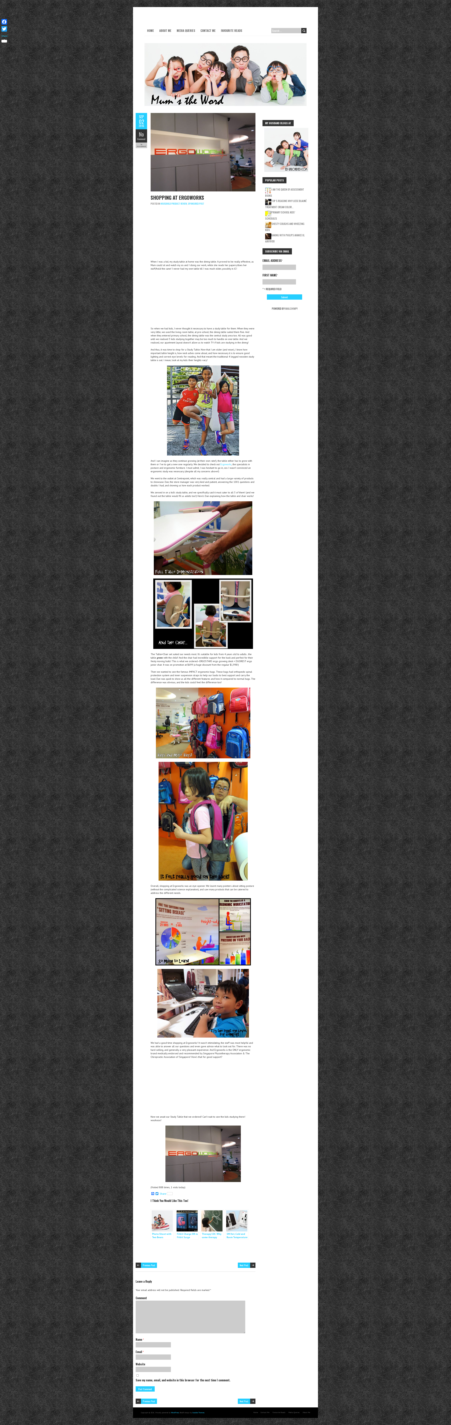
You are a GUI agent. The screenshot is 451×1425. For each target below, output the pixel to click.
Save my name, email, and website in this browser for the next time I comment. (183, 1380)
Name (140, 1339)
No (141, 134)
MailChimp (291, 308)
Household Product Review (173, 203)
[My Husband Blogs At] (286, 129)
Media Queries (186, 31)
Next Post (244, 1265)
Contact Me (208, 31)
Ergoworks (225, 464)
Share (163, 1193)
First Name (270, 275)
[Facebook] (4, 21)
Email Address (272, 260)
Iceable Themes (198, 1412)
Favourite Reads (231, 31)
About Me (165, 31)
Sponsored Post (196, 203)
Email (140, 1352)
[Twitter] (4, 28)
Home (150, 31)
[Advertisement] (203, 233)
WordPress (175, 1412)
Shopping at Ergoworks (177, 197)
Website (140, 1364)
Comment (141, 139)
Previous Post (149, 1265)
